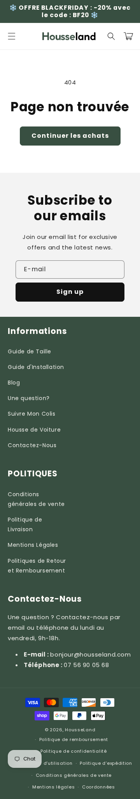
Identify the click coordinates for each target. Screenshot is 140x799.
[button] (11, 36)
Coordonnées (98, 787)
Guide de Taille (29, 351)
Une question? (29, 398)
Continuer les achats (70, 135)
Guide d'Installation (36, 367)
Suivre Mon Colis (32, 414)
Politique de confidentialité (73, 751)
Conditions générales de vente (36, 499)
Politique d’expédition (106, 763)
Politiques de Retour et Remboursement (37, 565)
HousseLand (80, 730)
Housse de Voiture (34, 430)
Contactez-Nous (32, 445)
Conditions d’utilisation (44, 763)
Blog (14, 382)
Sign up (70, 291)
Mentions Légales (33, 545)
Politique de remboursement (73, 739)
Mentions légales (53, 787)
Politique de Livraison (25, 524)
